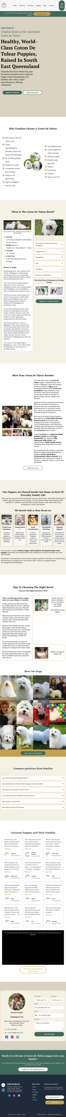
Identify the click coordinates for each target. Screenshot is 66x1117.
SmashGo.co (57, 1114)
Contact (23, 1114)
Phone (36, 1011)
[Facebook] (6, 1037)
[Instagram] (12, 1037)
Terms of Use (11, 1114)
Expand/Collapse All (40, 238)
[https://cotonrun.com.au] (3, 5)
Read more (7, 849)
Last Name (53, 996)
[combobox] (36, 1015)
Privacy (18, 1114)
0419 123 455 (11, 1029)
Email (36, 1003)
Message (37, 1019)
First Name (37, 996)
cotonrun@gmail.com (15, 1033)
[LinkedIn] (17, 1037)
